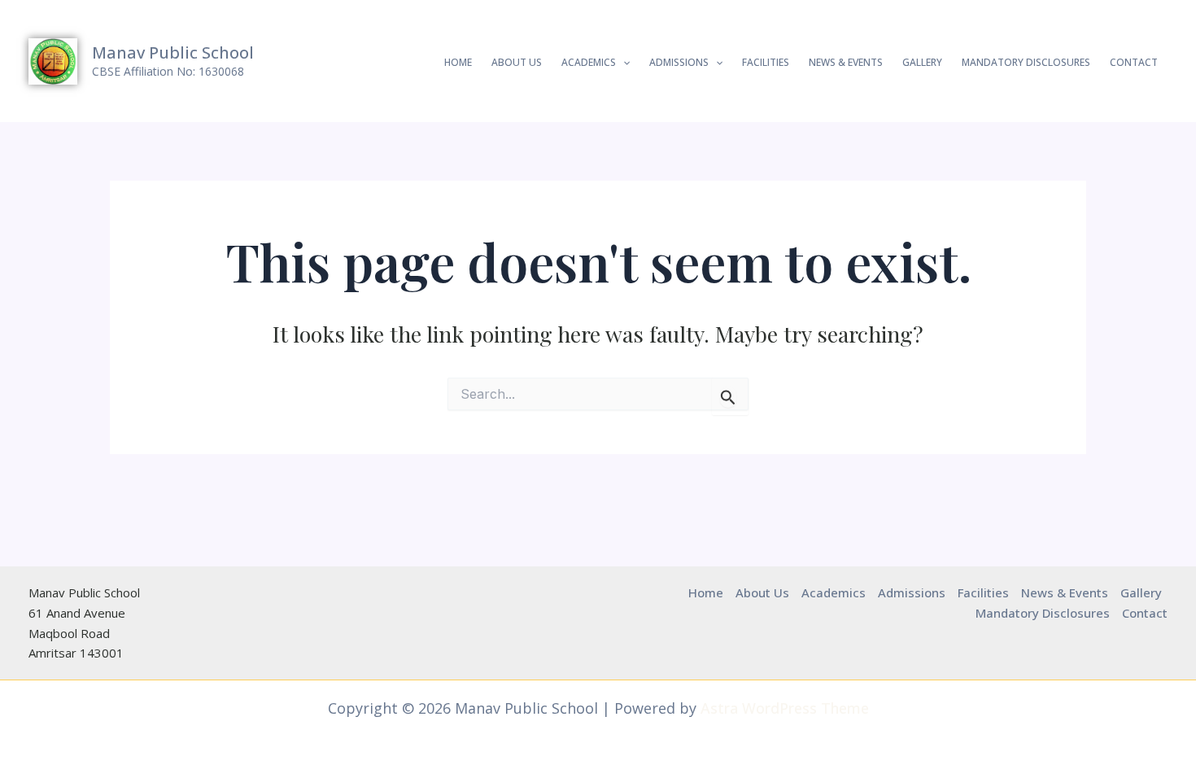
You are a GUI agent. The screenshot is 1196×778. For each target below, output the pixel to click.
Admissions (679, 62)
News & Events (846, 62)
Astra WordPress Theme (785, 708)
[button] (623, 62)
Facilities (765, 62)
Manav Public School (173, 52)
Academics (588, 62)
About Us (516, 62)
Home (458, 62)
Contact (1134, 62)
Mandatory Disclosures (1026, 62)
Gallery (922, 62)
